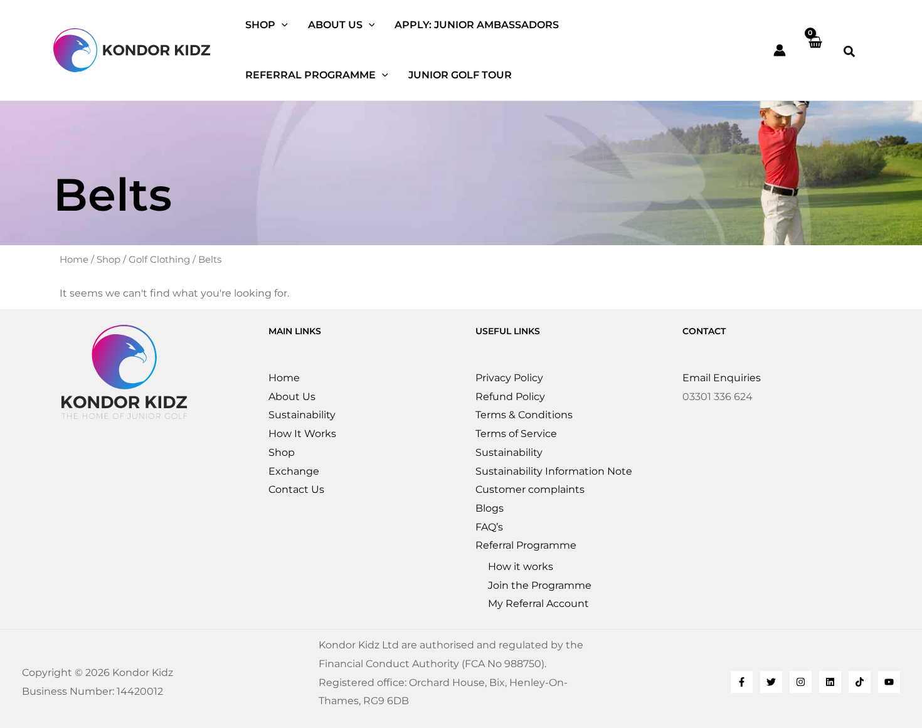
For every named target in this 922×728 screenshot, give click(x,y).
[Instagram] (801, 682)
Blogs (489, 508)
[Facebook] (742, 682)
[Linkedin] (830, 682)
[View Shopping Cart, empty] (814, 50)
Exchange (293, 471)
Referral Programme (525, 545)
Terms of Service (516, 434)
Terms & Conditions (524, 415)
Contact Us (296, 489)
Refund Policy (510, 397)
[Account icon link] (779, 50)
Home (74, 259)
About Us (291, 397)
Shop (108, 259)
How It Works (302, 434)
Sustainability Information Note (553, 471)
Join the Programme (539, 585)
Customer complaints (530, 489)
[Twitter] (771, 682)
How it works (520, 566)
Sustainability (302, 415)
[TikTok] (860, 682)
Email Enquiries (721, 378)
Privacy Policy (509, 378)
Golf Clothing (159, 259)
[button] (281, 25)
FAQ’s (489, 527)
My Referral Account (538, 603)
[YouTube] (889, 682)
